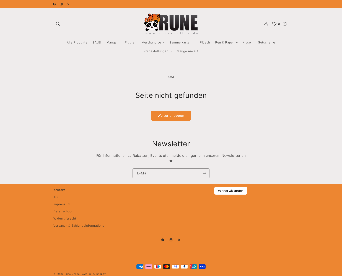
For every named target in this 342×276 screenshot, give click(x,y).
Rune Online (72, 273)
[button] (58, 24)
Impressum (61, 204)
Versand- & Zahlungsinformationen (80, 225)
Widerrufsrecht (64, 218)
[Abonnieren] (204, 173)
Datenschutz (63, 211)
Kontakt (59, 190)
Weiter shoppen (171, 115)
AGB (56, 197)
